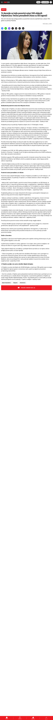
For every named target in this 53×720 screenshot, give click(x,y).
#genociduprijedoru (6, 282)
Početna (6, 718)
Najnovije (19, 718)
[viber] (9, 28)
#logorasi (15, 282)
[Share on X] (13, 28)
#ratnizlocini (22, 282)
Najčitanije (33, 718)
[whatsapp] (5, 28)
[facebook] (2, 28)
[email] (16, 28)
